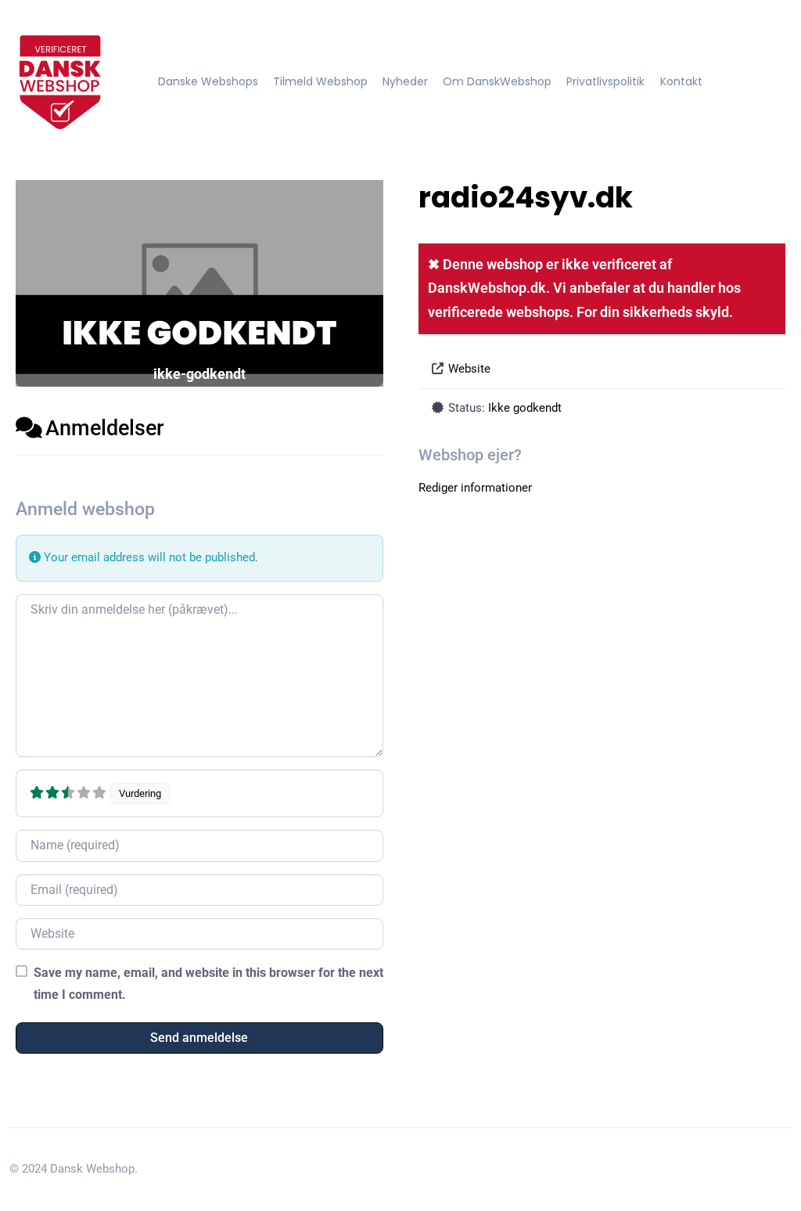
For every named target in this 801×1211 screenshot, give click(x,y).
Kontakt (681, 81)
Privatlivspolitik (605, 81)
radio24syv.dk (525, 197)
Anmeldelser (104, 428)
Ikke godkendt (525, 408)
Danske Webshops (208, 81)
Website (469, 369)
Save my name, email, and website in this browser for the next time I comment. (208, 983)
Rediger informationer (475, 488)
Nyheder (405, 81)
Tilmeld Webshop (320, 81)
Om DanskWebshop (497, 81)
